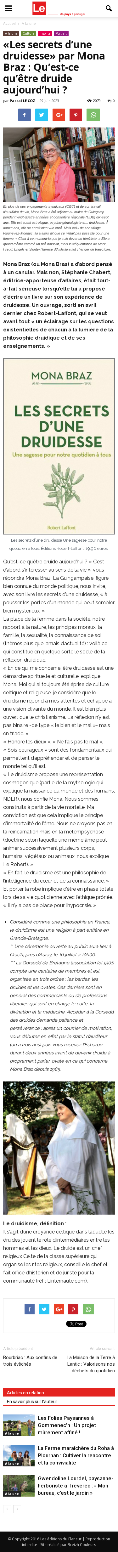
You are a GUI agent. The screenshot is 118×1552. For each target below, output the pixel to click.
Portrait (61, 33)
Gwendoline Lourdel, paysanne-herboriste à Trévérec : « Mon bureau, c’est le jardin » (75, 1485)
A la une (11, 33)
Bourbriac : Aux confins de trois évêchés (30, 1361)
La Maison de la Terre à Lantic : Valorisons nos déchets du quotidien (91, 1364)
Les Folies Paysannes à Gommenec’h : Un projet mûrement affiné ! (67, 1425)
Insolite (45, 33)
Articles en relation (25, 1392)
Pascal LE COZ (22, 100)
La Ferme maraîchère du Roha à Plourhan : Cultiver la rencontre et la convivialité (76, 1455)
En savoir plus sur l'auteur (32, 1401)
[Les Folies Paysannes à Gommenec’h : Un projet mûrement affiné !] (19, 1425)
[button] (109, 8)
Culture (28, 33)
